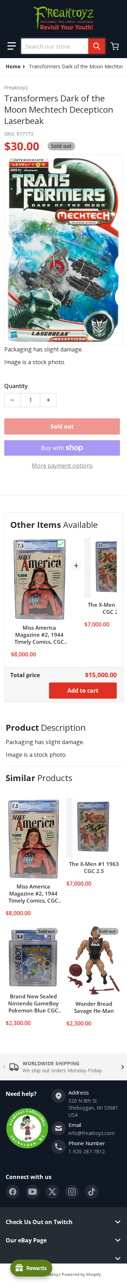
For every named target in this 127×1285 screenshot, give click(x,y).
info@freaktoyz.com (91, 1133)
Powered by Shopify (81, 1274)
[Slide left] (4, 1067)
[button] (11, 46)
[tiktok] (92, 1192)
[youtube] (32, 1192)
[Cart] (115, 46)
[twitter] (52, 1192)
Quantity (16, 386)
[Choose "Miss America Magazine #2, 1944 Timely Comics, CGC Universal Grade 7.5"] (61, 543)
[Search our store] (96, 46)
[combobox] (60, 46)
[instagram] (72, 1192)
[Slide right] (123, 1067)
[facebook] (13, 1192)
